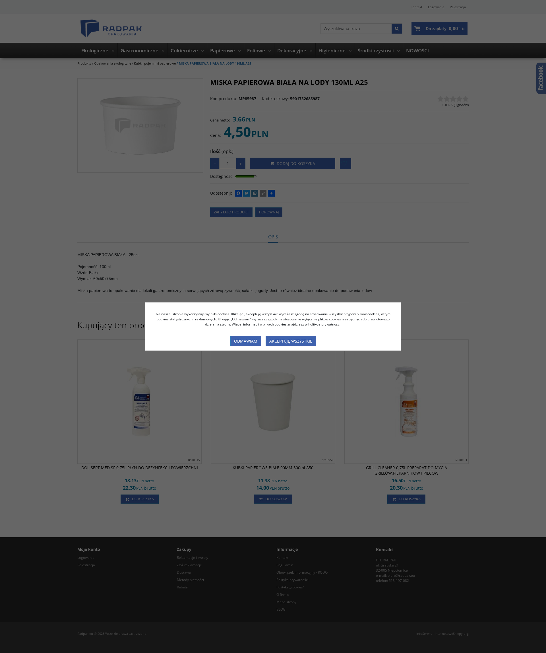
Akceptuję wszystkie (290, 341)
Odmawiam (245, 341)
